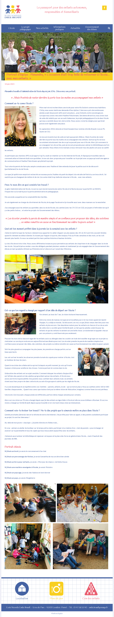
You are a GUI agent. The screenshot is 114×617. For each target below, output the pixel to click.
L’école (11, 28)
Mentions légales (57, 614)
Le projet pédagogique (25, 28)
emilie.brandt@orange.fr (98, 607)
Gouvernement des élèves (92, 28)
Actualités (75, 28)
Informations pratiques (59, 28)
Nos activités (42, 28)
